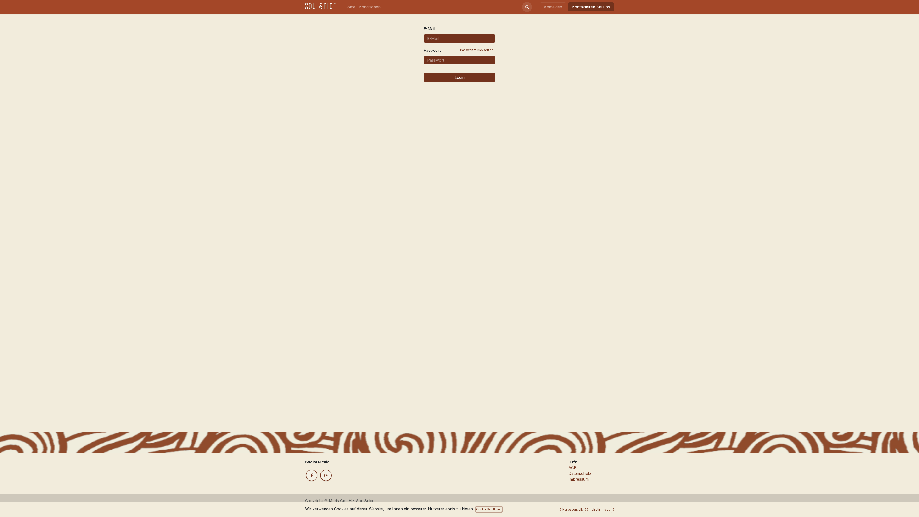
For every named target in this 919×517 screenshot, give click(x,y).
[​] (311, 475)
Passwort (458, 50)
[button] (527, 7)
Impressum (578, 479)
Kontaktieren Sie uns (591, 7)
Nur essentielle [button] (573, 509)
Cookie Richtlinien (489, 509)
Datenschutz (579, 473)
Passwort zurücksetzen (476, 50)
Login (460, 77)
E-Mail (429, 28)
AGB (572, 467)
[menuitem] (349, 7)
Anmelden (553, 7)
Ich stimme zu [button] (600, 509)
